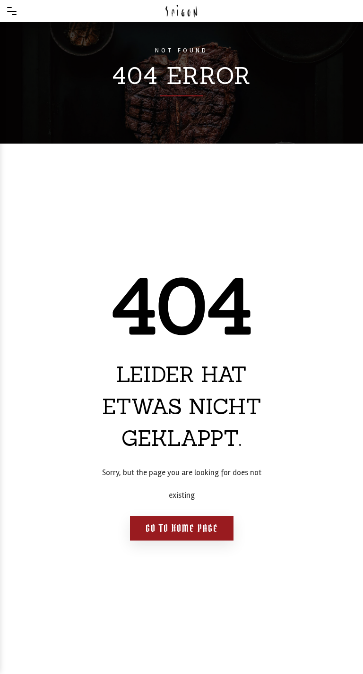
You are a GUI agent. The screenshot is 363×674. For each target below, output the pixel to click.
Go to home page (182, 527)
